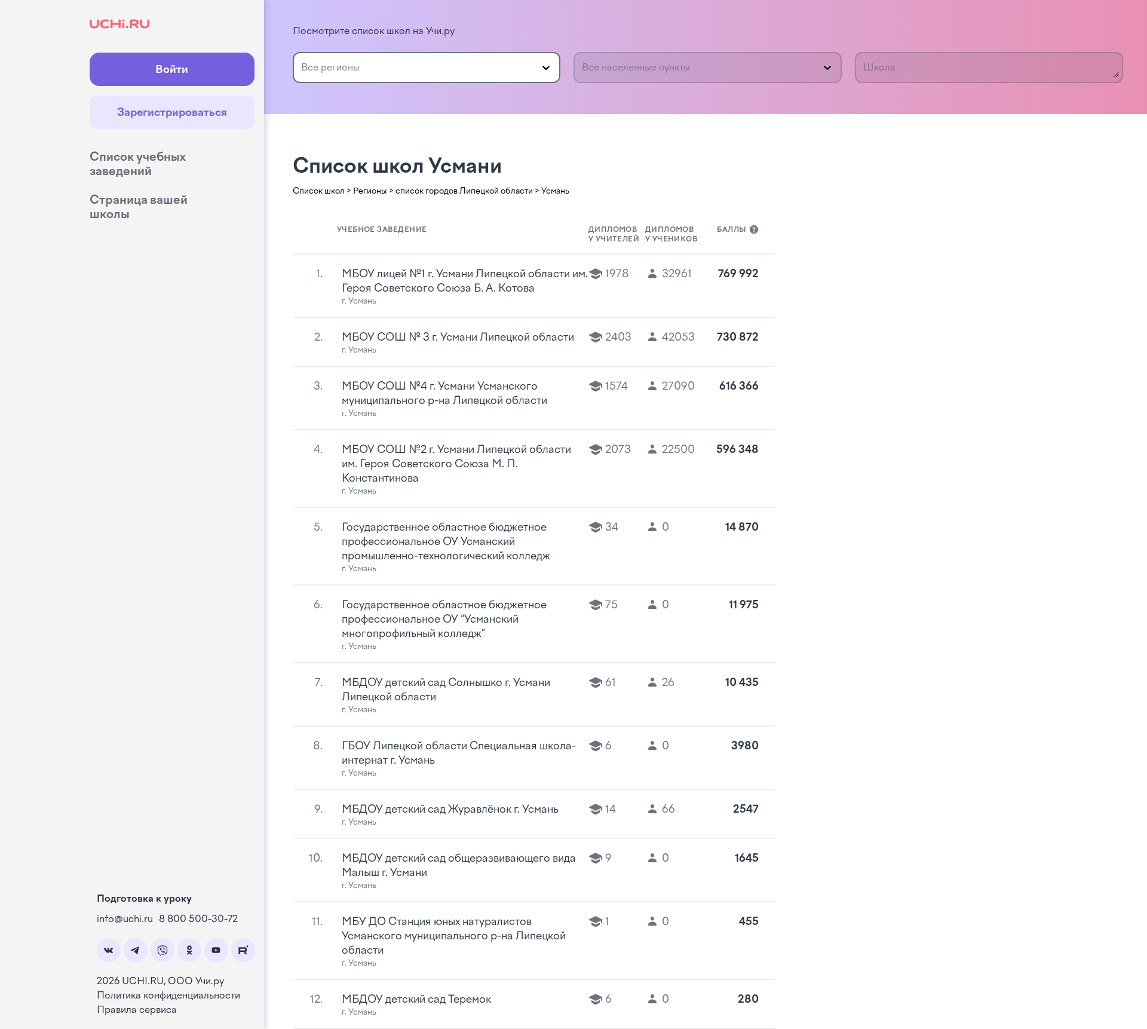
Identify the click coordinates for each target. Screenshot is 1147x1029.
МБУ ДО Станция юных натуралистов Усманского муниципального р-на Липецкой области (454, 936)
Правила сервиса (137, 1009)
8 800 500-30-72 (198, 918)
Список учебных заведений (138, 163)
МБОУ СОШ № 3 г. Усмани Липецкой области (458, 337)
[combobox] (302, 67)
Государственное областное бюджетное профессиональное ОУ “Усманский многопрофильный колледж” (444, 619)
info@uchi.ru (125, 918)
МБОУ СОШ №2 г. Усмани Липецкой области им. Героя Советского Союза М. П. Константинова (456, 464)
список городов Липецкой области (464, 191)
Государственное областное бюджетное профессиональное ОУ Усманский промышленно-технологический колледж (446, 541)
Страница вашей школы (139, 206)
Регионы (370, 191)
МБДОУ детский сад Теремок (416, 999)
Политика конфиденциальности (168, 995)
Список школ (319, 191)
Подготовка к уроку (144, 898)
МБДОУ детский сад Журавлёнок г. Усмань (450, 809)
